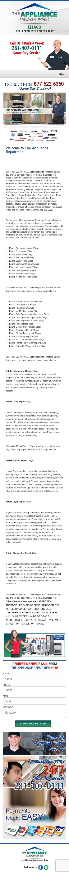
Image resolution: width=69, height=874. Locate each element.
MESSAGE (8, 707)
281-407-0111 (27, 48)
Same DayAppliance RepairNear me (49, 742)
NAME (6, 673)
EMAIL (6, 695)
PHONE (6, 684)
